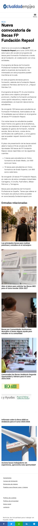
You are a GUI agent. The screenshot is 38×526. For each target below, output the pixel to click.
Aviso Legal (7, 504)
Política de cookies (9, 498)
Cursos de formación (10, 481)
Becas (3, 21)
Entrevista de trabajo (10, 484)
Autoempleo (7, 478)
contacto (6, 507)
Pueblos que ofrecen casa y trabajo (15, 487)
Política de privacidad (10, 501)
